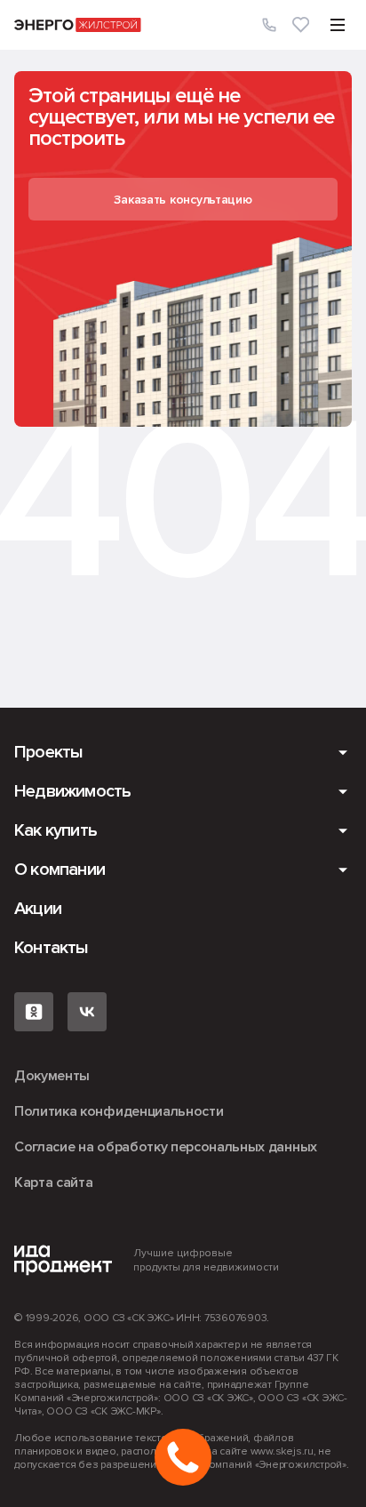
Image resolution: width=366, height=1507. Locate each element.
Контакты (51, 947)
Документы (52, 1076)
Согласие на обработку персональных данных (165, 1147)
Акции (37, 908)
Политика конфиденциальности (118, 1111)
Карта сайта (53, 1182)
